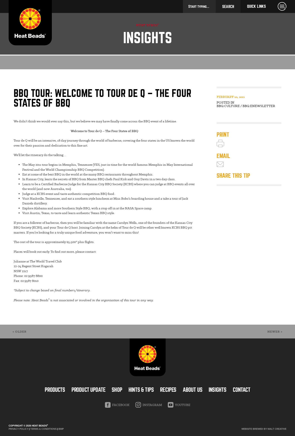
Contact (241, 390)
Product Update (88, 390)
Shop (117, 390)
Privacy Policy (18, 429)
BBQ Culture (228, 106)
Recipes (168, 390)
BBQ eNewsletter (259, 106)
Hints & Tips (141, 390)
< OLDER (20, 332)
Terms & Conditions (43, 429)
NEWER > (274, 332)
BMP (61, 429)
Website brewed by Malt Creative (263, 429)
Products (55, 390)
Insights (217, 390)
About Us (192, 390)
